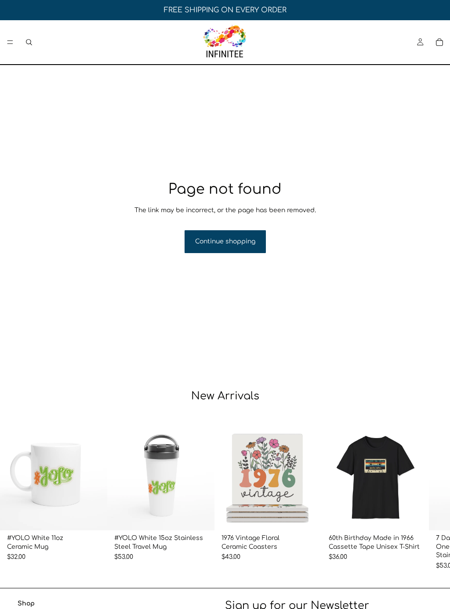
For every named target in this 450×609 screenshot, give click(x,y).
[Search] (29, 42)
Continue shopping (225, 241)
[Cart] (439, 42)
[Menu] (10, 42)
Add (101, 517)
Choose (315, 517)
